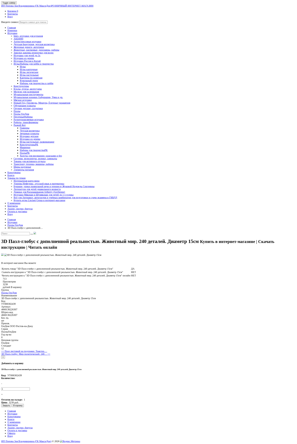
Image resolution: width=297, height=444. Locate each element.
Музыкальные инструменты (28, 94)
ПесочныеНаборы (23, 116)
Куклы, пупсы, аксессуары (28, 89)
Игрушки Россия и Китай (27, 61)
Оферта (11, 433)
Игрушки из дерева (24, 58)
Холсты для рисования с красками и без (41, 155)
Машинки (25, 147)
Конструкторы (21, 86)
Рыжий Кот (20, 125)
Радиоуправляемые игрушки (29, 119)
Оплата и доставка (17, 430)
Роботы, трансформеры (26, 122)
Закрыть (6, 405)
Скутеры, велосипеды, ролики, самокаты (35, 158)
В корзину (18, 405)
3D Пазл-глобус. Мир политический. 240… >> (25, 354)
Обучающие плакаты (25, 105)
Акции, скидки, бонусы (20, 427)
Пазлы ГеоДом (21, 114)
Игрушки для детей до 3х (27, 55)
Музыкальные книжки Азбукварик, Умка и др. (38, 97)
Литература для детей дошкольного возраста (37, 189)
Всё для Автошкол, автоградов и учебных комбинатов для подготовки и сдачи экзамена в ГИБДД (65, 197)
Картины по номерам (31, 77)
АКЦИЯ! (18, 38)
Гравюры (24, 128)
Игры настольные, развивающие (37, 142)
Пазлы (17, 111)
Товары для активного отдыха (29, 161)
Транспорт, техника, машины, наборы (34, 164)
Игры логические (29, 72)
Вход (10, 436)
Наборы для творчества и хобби (36, 83)
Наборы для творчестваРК (34, 150)
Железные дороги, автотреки (29, 47)
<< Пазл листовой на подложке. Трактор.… (24, 351)
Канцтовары (14, 416)
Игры (23, 66)
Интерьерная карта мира (26, 181)
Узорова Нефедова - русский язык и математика (39, 183)
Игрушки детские (29, 136)
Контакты (12, 425)
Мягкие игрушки (23, 100)
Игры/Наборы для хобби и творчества (34, 64)
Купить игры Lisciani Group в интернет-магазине (39, 200)
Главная (11, 411)
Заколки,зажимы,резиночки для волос (34, 52)
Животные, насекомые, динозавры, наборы (36, 50)
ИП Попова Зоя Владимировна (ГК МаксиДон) (47, 5)
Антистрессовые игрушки (27, 41)
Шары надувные (22, 167)
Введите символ (9, 22)
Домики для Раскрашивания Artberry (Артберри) (39, 192)
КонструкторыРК (29, 144)
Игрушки (12, 413)
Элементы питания (24, 169)
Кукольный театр (29, 80)
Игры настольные (29, 75)
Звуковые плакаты (29, 133)
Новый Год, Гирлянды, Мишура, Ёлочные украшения (42, 103)
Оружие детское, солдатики (28, 108)
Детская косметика (30, 130)
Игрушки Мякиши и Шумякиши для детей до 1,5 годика (43, 194)
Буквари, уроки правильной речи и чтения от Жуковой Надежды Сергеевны (54, 186)
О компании (13, 422)
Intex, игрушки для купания (28, 36)
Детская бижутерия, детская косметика (34, 44)
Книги (10, 419)
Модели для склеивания (26, 91)
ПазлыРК (25, 153)
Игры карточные (29, 69)
